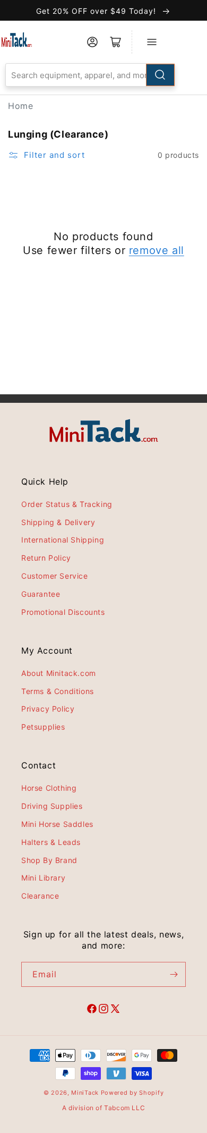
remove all (156, 250)
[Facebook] (92, 1010)
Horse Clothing (48, 787)
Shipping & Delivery (58, 522)
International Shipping (62, 539)
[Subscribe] (173, 974)
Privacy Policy (47, 708)
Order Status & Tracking (67, 504)
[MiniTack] (17, 39)
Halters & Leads (51, 842)
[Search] (160, 75)
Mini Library (43, 877)
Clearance (40, 895)
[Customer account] (92, 42)
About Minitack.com (58, 673)
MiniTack (85, 1092)
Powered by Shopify (132, 1092)
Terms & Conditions (57, 691)
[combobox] (90, 75)
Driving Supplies (52, 805)
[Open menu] (151, 42)
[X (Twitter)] (115, 1010)
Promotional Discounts (63, 611)
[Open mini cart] (115, 42)
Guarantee (40, 593)
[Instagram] (103, 1010)
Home (20, 105)
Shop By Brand (49, 860)
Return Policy (46, 557)
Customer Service (54, 575)
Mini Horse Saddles (57, 823)
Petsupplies (43, 726)
